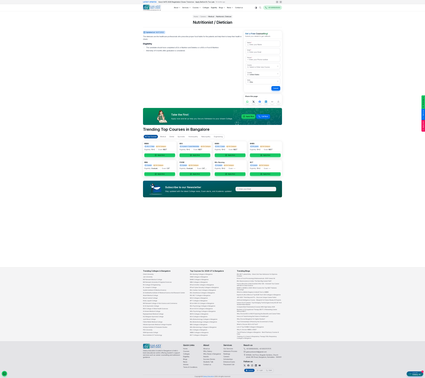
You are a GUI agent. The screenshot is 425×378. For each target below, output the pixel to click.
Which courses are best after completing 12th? (397, 359)
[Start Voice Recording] (383, 374)
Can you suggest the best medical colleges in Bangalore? (400, 354)
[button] (419, 317)
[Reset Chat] (419, 322)
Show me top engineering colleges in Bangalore (397, 363)
